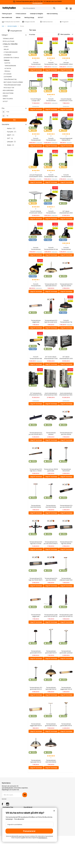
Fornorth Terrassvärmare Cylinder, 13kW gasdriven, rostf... (51, 99)
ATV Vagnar (7, 74)
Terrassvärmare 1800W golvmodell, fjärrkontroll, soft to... (51, 470)
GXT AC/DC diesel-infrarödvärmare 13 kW (51, 357)
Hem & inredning (8, 90)
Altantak (8, 68)
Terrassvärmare (10, 66)
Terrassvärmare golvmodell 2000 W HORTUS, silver (51, 724)
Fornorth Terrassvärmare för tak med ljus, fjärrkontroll (51, 248)
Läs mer (4, 799)
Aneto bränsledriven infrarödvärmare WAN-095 (66, 394)
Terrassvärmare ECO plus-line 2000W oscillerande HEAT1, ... (66, 433)
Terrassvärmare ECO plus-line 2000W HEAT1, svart (51, 579)
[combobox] (39, 8)
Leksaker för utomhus (11, 57)
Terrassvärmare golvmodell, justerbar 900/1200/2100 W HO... (66, 651)
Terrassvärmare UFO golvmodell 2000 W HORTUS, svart (36, 688)
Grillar (6, 49)
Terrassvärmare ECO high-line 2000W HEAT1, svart (66, 284)
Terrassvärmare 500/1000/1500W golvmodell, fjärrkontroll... (36, 506)
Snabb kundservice (47, 22)
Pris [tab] (3, 108)
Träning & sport (8, 38)
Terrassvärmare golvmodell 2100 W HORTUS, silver (66, 724)
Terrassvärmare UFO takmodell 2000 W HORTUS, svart (51, 284)
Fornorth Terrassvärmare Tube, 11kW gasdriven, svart (51, 63)
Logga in (67, 8)
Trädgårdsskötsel (10, 79)
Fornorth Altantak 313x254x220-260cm (35, 212)
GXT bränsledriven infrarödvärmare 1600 (35, 394)
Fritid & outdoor (8, 41)
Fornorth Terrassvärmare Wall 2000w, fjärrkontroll (36, 357)
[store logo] (9, 8)
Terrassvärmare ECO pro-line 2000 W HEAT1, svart (51, 542)
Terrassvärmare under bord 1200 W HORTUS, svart (51, 615)
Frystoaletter (9, 87)
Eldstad (7, 63)
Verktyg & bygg (8, 98)
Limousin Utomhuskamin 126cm (66, 63)
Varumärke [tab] (5, 124)
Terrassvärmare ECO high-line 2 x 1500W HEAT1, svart (35, 470)
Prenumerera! (29, 831)
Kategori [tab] (5, 35)
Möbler (5, 96)
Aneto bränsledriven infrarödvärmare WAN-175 (51, 394)
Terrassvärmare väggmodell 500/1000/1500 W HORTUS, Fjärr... (35, 615)
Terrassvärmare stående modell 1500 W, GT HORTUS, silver (66, 579)
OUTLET (5, 101)
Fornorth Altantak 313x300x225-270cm (66, 99)
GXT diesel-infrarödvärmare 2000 (66, 357)
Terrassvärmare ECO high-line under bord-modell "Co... (50, 321)
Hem (3, 26)
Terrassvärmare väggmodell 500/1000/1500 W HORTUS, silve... (35, 321)
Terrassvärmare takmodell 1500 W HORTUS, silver (35, 761)
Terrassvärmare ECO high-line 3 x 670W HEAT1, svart (35, 542)
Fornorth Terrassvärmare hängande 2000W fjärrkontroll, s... (50, 212)
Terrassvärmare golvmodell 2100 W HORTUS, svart (35, 651)
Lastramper (8, 76)
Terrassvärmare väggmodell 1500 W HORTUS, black (66, 688)
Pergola (7, 71)
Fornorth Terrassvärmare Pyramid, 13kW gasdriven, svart (51, 139)
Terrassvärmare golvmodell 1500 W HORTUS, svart (51, 651)
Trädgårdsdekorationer (12, 85)
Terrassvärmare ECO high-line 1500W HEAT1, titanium (36, 579)
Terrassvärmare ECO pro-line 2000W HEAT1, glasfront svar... (36, 433)
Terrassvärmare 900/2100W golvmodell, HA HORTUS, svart (66, 470)
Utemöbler (7, 55)
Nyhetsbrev (6, 783)
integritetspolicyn (42, 838)
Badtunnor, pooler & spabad (13, 82)
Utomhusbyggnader (10, 52)
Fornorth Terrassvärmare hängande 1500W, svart (36, 248)
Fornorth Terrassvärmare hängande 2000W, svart (66, 248)
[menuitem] (7, 13)
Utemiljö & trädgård (12, 26)
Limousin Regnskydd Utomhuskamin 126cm (35, 175)
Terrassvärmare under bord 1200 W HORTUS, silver (66, 615)
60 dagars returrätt (29, 22)
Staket (6, 46)
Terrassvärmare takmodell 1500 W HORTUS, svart (51, 688)
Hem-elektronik (8, 93)
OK (25, 795)
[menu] (37, 16)
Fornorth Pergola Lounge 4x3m (36, 99)
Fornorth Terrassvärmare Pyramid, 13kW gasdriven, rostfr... (35, 63)
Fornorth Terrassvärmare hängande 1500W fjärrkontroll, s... (35, 139)
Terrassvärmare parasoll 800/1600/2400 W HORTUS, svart (50, 433)
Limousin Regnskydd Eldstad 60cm (66, 139)
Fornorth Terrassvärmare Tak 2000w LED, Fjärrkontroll (66, 321)
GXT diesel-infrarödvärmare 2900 (66, 212)
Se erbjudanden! (37, 3)
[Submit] (53, 8)
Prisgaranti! (64, 22)
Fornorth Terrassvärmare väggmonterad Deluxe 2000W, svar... (36, 284)
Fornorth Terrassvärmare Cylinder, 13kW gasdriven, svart (66, 175)
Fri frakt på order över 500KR (11, 22)
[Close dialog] (54, 810)
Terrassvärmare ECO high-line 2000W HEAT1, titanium (66, 542)
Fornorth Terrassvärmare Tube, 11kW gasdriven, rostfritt (51, 175)
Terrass (6, 60)
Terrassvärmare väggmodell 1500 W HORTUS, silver (36, 724)
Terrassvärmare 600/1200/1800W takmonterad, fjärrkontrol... (51, 761)
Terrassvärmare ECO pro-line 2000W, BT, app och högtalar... (66, 506)
